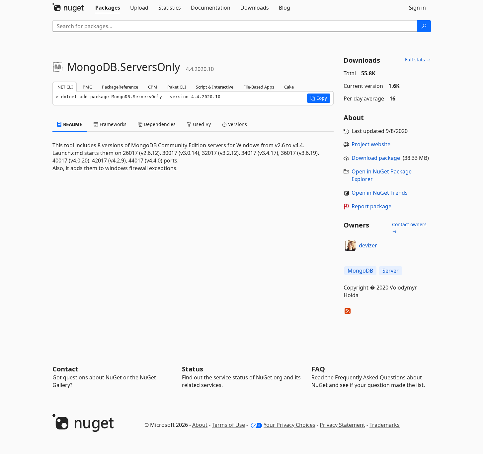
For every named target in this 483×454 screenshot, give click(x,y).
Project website (371, 144)
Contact (65, 368)
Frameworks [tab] (112, 124)
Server (390, 270)
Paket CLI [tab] (176, 87)
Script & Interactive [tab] (214, 87)
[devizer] (350, 246)
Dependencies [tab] (159, 124)
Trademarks (384, 424)
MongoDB (360, 270)
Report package (371, 206)
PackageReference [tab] (120, 87)
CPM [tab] (152, 87)
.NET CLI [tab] (64, 87)
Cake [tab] (289, 87)
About (199, 424)
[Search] (424, 26)
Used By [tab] (201, 124)
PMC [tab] (87, 87)
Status (192, 368)
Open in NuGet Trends (380, 192)
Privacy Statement (342, 424)
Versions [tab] (237, 124)
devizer (368, 245)
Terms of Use (228, 424)
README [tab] (72, 124)
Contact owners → (409, 227)
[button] (318, 98)
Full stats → (418, 59)
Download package (376, 158)
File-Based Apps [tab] (258, 87)
